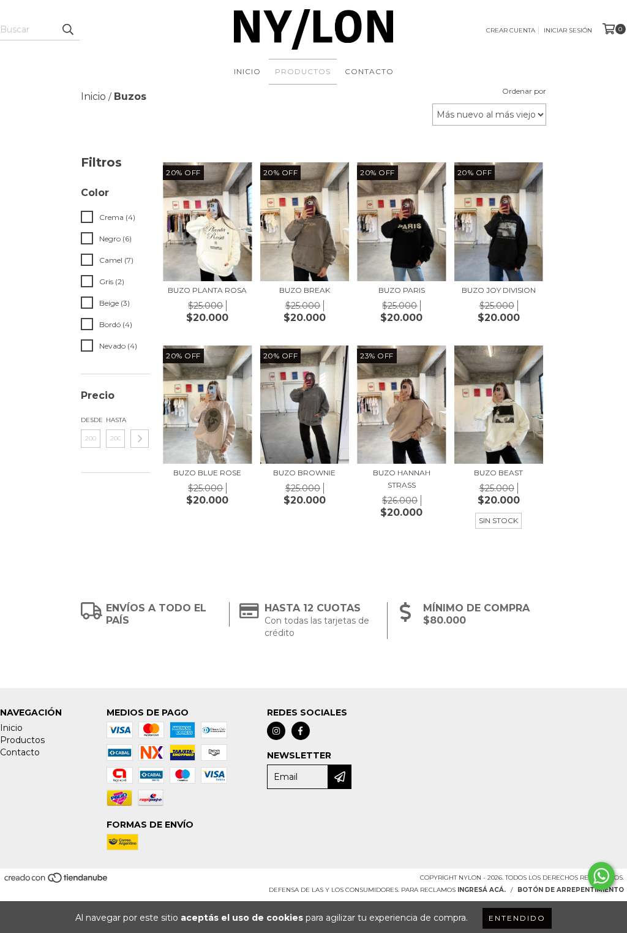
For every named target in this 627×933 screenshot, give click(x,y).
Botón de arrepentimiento (570, 890)
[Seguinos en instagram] (276, 731)
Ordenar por (524, 91)
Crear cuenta (510, 30)
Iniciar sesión (568, 30)
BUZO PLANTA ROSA (207, 290)
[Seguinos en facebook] (300, 731)
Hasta (116, 420)
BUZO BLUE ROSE (207, 472)
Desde (90, 420)
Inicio (247, 71)
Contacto (369, 71)
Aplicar (139, 438)
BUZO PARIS (401, 290)
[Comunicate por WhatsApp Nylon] (601, 876)
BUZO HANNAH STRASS (401, 478)
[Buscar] (67, 29)
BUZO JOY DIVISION (499, 290)
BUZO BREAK (304, 290)
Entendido (517, 918)
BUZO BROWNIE (304, 472)
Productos (303, 71)
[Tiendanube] (56, 882)
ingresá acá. (481, 890)
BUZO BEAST (498, 472)
